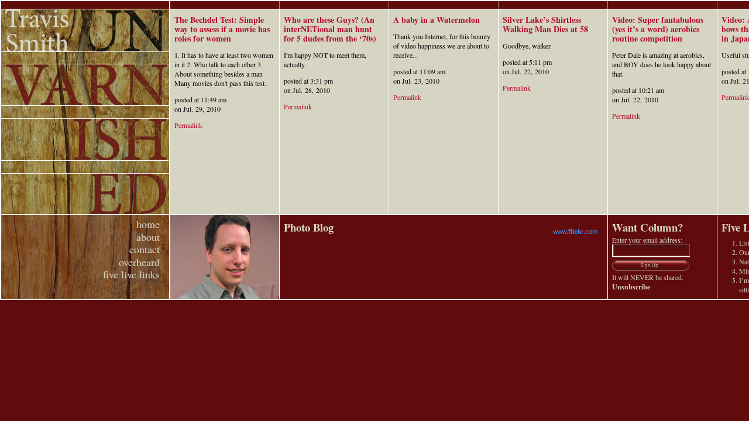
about (148, 237)
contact (144, 249)
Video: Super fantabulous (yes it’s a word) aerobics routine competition (657, 28)
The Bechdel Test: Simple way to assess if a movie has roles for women (222, 28)
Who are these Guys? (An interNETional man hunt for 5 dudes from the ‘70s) (330, 28)
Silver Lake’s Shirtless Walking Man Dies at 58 (545, 24)
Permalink (188, 125)
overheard (139, 262)
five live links (131, 274)
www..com (575, 231)
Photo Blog (309, 227)
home (148, 224)
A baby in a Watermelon (436, 19)
